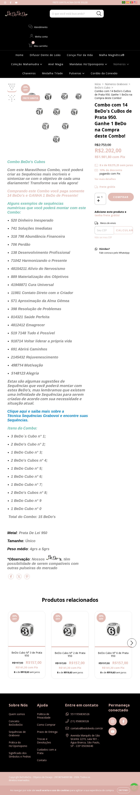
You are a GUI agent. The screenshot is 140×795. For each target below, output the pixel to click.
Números (120, 64)
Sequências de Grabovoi (17, 733)
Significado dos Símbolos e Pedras (20, 754)
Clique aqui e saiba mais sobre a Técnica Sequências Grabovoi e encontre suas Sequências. (47, 415)
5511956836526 (80, 714)
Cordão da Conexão (104, 73)
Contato (42, 760)
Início (98, 84)
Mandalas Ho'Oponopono (87, 64)
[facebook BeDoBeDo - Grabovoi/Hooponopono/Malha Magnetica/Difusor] (11, 2)
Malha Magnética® (112, 55)
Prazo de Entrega (47, 732)
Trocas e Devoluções (44, 740)
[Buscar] (99, 13)
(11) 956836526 (80, 721)
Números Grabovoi (116, 84)
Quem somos (17, 714)
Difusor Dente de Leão (45, 55)
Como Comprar (46, 724)
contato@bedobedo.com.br (87, 728)
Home (19, 55)
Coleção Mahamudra (25, 64)
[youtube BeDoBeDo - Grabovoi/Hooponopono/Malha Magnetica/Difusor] (16, 2)
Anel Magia (55, 64)
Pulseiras (75, 73)
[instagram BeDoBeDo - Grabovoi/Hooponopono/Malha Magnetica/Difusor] (5, 2)
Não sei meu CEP (103, 237)
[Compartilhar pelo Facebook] (11, 578)
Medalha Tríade (52, 73)
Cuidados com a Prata (46, 751)
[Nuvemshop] (119, 777)
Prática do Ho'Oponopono (18, 744)
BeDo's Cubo (102, 87)
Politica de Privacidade (43, 715)
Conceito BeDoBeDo (16, 722)
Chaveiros (29, 73)
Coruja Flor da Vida (80, 55)
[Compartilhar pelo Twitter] (19, 578)
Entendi (123, 790)
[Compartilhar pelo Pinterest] (27, 578)
